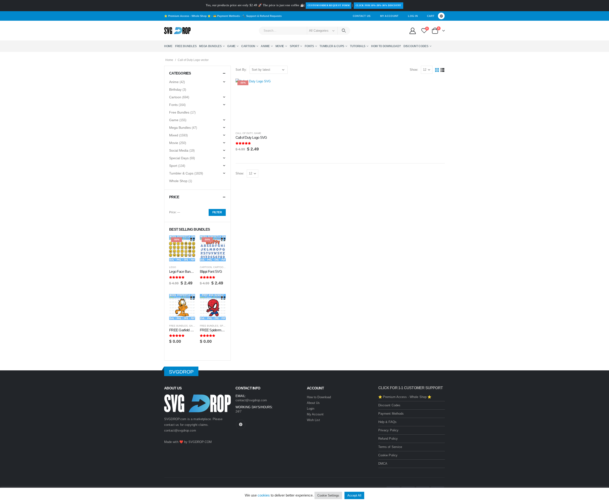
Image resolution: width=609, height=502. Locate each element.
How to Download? (386, 46)
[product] (182, 307)
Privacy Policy (388, 430)
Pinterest (241, 424)
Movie (279, 46)
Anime (265, 46)
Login (310, 408)
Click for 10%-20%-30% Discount (378, 5)
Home (168, 46)
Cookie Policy (388, 455)
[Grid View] (437, 70)
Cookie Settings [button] (328, 495)
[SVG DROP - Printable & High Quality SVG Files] (177, 30)
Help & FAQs (387, 422)
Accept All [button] (354, 495)
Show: (414, 69)
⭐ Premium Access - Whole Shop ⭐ (187, 16)
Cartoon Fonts (223, 267)
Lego (172, 267)
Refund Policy (388, 438)
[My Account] (412, 30)
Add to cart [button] (276, 86)
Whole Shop (178, 181)
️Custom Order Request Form (328, 5)
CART (430, 16)
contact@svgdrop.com (180, 430)
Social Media (178, 150)
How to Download (319, 397)
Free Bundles (185, 46)
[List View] (442, 70)
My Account (389, 16)
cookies (264, 495)
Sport (294, 46)
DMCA (382, 463)
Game (231, 46)
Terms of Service (390, 447)
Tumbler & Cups (331, 46)
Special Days (179, 158)
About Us (313, 403)
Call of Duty (244, 133)
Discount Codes (415, 46)
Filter (217, 212)
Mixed (173, 135)
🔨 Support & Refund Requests (262, 16)
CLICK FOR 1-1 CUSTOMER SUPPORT (410, 388)
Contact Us (362, 16)
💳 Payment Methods (226, 16)
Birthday (175, 89)
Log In (413, 16)
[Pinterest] (441, 16)
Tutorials (357, 46)
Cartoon (248, 46)
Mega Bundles (210, 46)
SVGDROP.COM (200, 442)
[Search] (344, 31)
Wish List (313, 420)
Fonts (309, 46)
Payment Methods (391, 413)
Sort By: (241, 69)
